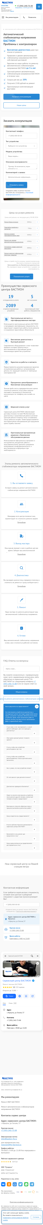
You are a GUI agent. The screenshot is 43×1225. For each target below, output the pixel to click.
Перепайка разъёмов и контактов (11, 228)
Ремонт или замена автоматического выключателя (13, 241)
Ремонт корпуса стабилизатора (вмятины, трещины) (13, 254)
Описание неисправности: (17, 162)
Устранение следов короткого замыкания (13, 247)
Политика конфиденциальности (21, 1202)
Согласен (36, 1217)
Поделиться (3, 1184)
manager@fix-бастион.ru (11, 1145)
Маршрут (11, 996)
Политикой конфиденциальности (19, 194)
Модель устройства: (14, 151)
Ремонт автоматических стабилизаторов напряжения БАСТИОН (17, 1108)
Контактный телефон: (15, 131)
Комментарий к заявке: (15, 172)
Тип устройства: (12, 141)
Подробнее (21, 522)
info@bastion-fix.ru (9, 1139)
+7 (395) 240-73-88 (25, 6)
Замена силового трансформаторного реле (11, 234)
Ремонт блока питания (11, 222)
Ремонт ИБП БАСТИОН (10, 1102)
